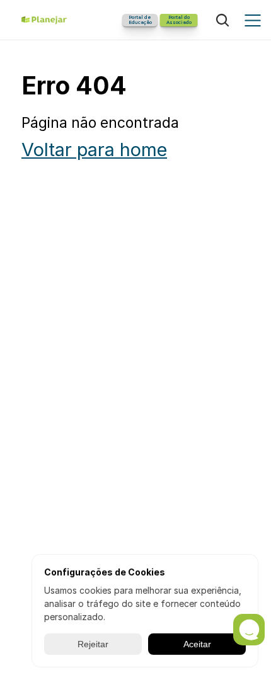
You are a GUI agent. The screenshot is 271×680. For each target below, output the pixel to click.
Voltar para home (94, 150)
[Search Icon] (222, 20)
